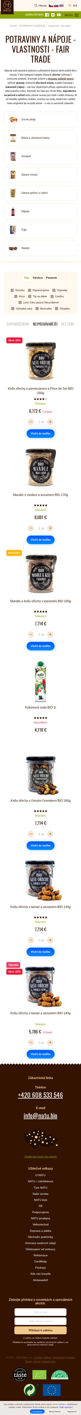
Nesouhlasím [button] (55, 1411)
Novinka (20, 290)
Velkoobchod (41, 1224)
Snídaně (26, 156)
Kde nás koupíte (40, 1273)
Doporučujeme (41, 290)
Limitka (59, 296)
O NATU (40, 1175)
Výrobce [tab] (38, 277)
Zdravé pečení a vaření (34, 192)
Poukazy (40, 1267)
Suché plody (28, 119)
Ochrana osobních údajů (40, 1243)
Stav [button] (26, 277)
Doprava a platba (40, 1230)
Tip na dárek (40, 296)
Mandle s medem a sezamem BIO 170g (40, 495)
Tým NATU (40, 1187)
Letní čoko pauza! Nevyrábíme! (41, 302)
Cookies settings (43, 1357)
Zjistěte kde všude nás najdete (40, 1156)
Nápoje (25, 211)
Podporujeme (40, 1212)
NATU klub (40, 1199)
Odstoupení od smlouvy (40, 1249)
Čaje (24, 229)
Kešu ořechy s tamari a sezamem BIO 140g (40, 907)
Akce (22, 296)
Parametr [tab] (51, 277)
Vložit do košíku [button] (41, 433)
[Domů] (7, 6)
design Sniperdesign (44, 1361)
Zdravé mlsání (29, 174)
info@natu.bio (40, 1115)
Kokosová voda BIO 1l (40, 707)
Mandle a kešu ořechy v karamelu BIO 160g (40, 601)
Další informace (66, 1407)
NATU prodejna (40, 1218)
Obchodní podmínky (40, 1236)
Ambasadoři (40, 1280)
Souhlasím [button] (37, 1411)
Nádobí (25, 248)
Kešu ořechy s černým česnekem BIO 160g (41, 800)
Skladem (65, 308)
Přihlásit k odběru (40, 1330)
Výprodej (62, 290)
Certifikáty (40, 1261)
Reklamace (41, 1255)
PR (40, 1206)
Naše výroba (40, 1193)
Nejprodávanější (45, 324)
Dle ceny (67, 324)
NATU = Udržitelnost (40, 1181)
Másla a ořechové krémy (35, 137)
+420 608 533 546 (40, 1094)
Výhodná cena (24, 308)
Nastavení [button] (72, 1411)
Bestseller (46, 308)
